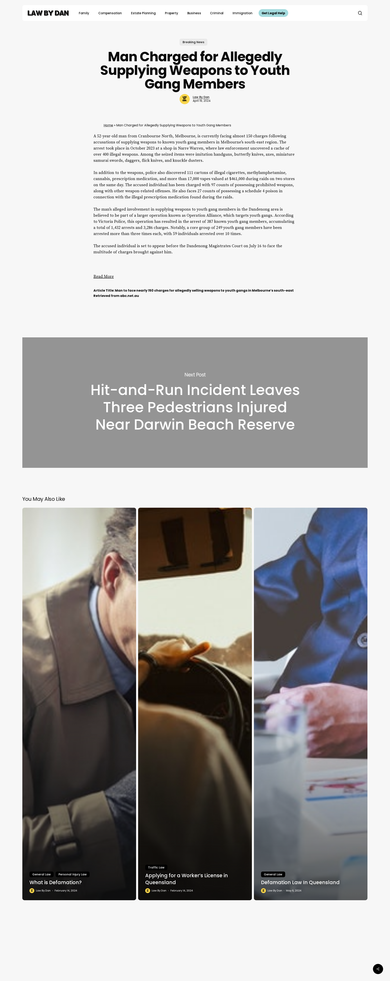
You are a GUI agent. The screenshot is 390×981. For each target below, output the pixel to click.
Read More (103, 276)
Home (108, 125)
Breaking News (193, 42)
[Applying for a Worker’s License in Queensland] (195, 704)
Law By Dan (201, 97)
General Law (41, 874)
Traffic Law (156, 867)
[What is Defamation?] (79, 704)
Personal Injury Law (72, 874)
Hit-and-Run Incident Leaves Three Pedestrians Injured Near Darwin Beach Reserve (195, 402)
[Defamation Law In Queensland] (311, 704)
